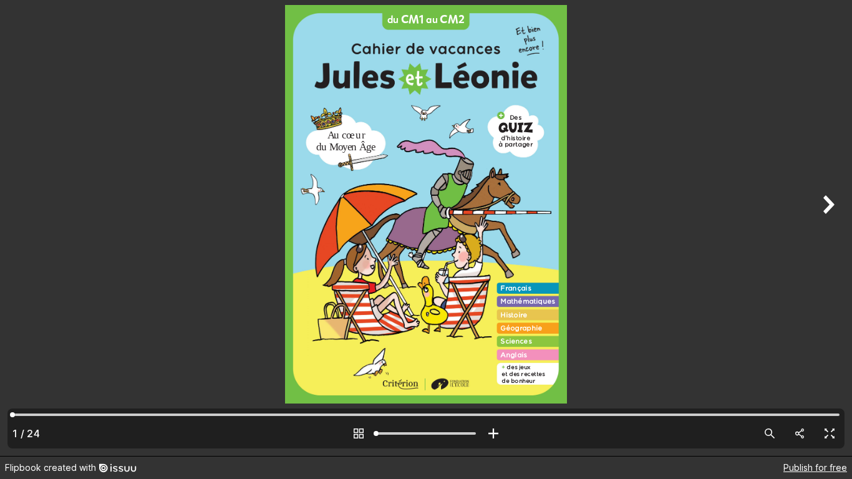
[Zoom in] (493, 433)
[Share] (799, 433)
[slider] (426, 433)
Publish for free (815, 467)
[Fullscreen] (829, 433)
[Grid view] (358, 433)
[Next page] (827, 228)
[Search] (769, 433)
